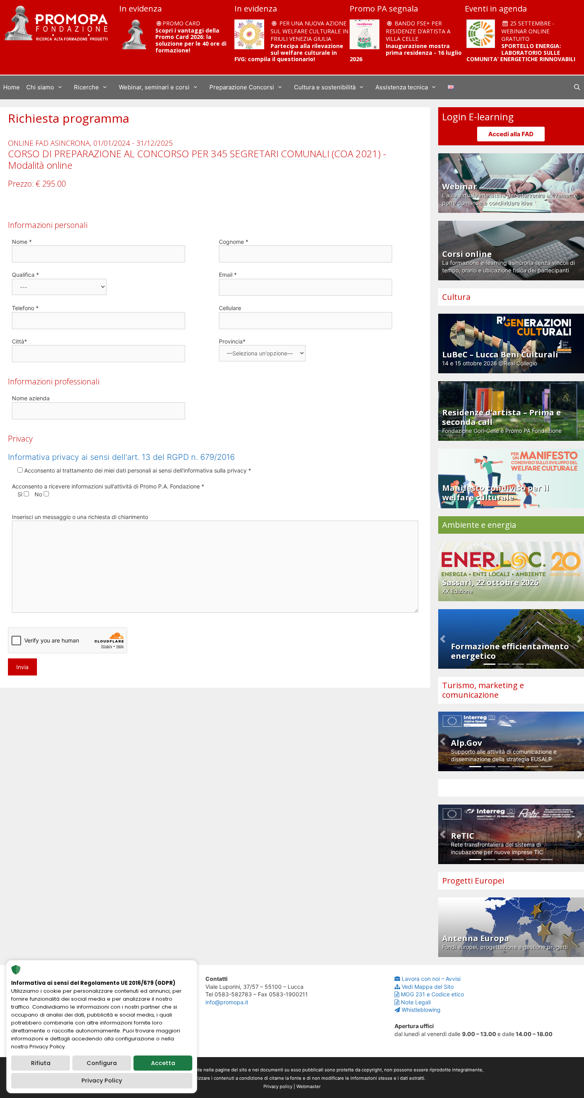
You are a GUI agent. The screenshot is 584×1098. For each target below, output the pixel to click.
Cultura (456, 296)
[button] (442, 639)
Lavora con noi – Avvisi (431, 978)
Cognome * (233, 241)
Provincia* (232, 341)
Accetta (163, 1063)
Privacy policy (277, 1086)
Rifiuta (40, 1063)
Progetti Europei (473, 880)
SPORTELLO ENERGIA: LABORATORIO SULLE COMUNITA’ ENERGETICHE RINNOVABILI (520, 52)
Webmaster (308, 1086)
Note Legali (416, 1002)
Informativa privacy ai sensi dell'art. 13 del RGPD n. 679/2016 (121, 457)
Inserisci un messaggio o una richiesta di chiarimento (80, 516)
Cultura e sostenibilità (325, 87)
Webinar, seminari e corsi (154, 87)
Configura (102, 1063)
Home (11, 87)
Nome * (22, 241)
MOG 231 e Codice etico (432, 994)
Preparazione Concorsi (241, 87)
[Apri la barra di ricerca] (577, 87)
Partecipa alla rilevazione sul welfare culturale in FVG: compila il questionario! (288, 52)
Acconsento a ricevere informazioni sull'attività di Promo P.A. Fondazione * (108, 486)
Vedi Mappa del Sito (428, 986)
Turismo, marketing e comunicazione (483, 690)
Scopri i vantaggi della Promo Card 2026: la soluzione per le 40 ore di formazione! (190, 40)
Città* (19, 341)
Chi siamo (40, 87)
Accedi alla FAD (511, 134)
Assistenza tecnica (401, 87)
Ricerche (86, 87)
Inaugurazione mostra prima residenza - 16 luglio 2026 (406, 52)
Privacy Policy (101, 1080)
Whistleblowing (421, 1009)
